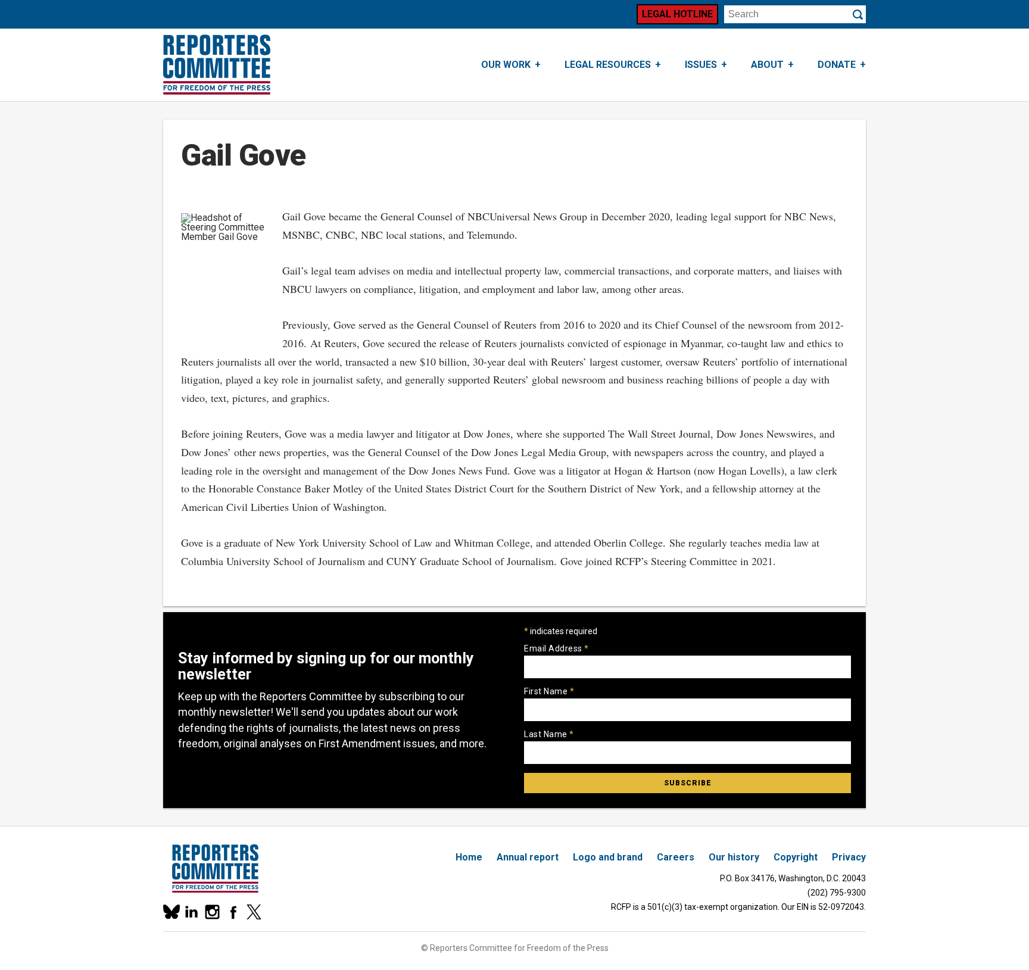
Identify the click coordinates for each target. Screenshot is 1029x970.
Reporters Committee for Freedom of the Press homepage (216, 65)
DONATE (837, 64)
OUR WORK (506, 64)
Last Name (549, 734)
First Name (549, 691)
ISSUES (701, 64)
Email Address (556, 648)
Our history (734, 857)
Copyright (796, 857)
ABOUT (767, 64)
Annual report (528, 857)
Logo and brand (608, 857)
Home (469, 857)
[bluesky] (170, 911)
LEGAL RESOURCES (608, 64)
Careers (675, 857)
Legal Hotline (677, 14)
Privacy (849, 857)
